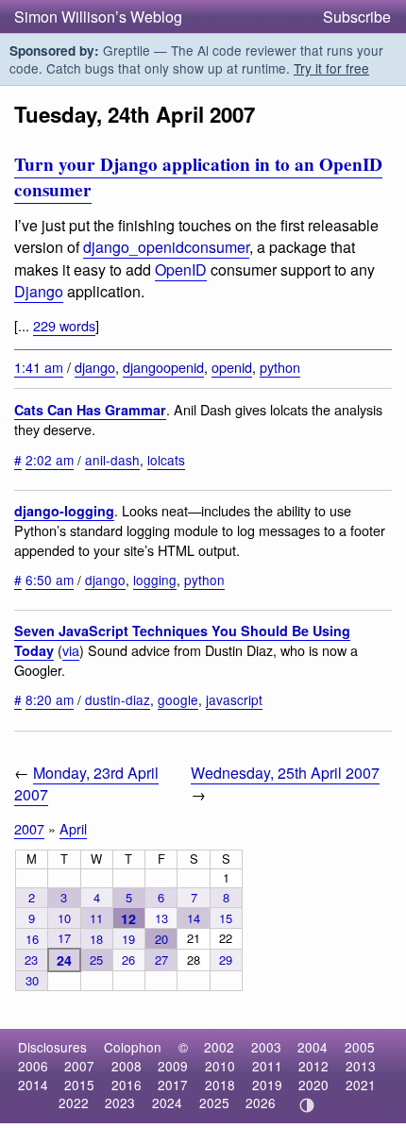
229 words (64, 325)
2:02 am (49, 459)
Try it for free (331, 68)
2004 (312, 1046)
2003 (266, 1046)
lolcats (166, 459)
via (70, 650)
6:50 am (49, 579)
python (280, 367)
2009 (173, 1065)
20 (161, 939)
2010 (220, 1065)
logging (155, 579)
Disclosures (52, 1046)
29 (225, 959)
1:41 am (38, 367)
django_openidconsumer (166, 247)
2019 (267, 1084)
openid (231, 367)
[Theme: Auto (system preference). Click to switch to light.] (307, 1105)
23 (31, 959)
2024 (167, 1102)
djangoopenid (163, 367)
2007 (29, 828)
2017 (173, 1084)
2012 (313, 1065)
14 (193, 918)
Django (38, 291)
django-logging (64, 510)
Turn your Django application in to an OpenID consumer (198, 177)
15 (225, 918)
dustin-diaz (117, 699)
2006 (33, 1065)
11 (96, 918)
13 (161, 918)
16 (32, 939)
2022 (74, 1102)
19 (128, 939)
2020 (313, 1084)
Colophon (132, 1046)
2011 (267, 1065)
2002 (219, 1046)
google (178, 699)
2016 (126, 1084)
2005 (360, 1046)
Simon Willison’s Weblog (98, 16)
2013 (361, 1065)
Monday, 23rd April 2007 (86, 783)
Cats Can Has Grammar (90, 409)
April (73, 828)
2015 (79, 1084)
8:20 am (49, 699)
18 (96, 939)
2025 (214, 1102)
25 (96, 959)
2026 (260, 1102)
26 (128, 959)
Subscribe (357, 16)
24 (64, 960)
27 (161, 959)
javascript (234, 699)
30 (32, 980)
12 (128, 918)
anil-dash (112, 459)
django (95, 367)
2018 (220, 1084)
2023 (120, 1102)
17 (64, 938)
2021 (361, 1084)
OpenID (181, 269)
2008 (126, 1065)
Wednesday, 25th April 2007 (285, 772)
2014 (33, 1084)
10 (64, 918)
